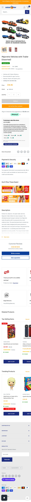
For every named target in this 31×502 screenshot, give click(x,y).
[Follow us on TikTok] (19, 476)
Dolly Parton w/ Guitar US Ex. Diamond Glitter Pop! (11, 397)
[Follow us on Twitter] (6, 476)
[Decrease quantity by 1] (9, 94)
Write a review (15, 253)
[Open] (4, 498)
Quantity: (4, 94)
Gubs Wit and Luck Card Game (11, 344)
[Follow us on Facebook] (3, 476)
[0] (28, 7)
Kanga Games (7, 341)
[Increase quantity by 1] (18, 94)
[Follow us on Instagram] (9, 476)
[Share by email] (28, 152)
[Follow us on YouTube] (16, 476)
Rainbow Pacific (6, 66)
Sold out (15, 101)
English (4, 467)
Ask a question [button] (15, 257)
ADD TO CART (11, 361)
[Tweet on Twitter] (25, 152)
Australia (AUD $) (14, 467)
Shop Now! (15, 283)
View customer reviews (11, 144)
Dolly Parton (7, 394)
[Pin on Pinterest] (21, 152)
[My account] (24, 7)
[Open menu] (2, 7)
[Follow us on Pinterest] (13, 476)
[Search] (27, 12)
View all (27, 319)
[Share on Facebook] (18, 152)
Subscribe (7, 459)
